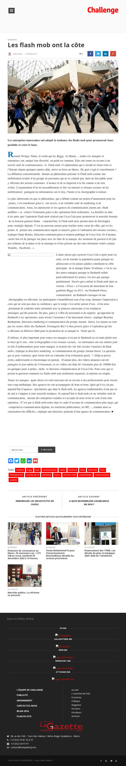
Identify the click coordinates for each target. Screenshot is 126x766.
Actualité (89, 547)
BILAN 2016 (23, 711)
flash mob (92, 470)
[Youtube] (116, 761)
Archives (75, 716)
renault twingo (85, 475)
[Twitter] (111, 761)
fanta (82, 470)
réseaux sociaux (102, 475)
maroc (57, 475)
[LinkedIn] (106, 761)
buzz (37, 470)
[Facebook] (101, 761)
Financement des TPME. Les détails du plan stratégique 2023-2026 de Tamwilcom (100, 553)
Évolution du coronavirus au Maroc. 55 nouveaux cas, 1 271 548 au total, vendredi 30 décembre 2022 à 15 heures (24, 554)
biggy (29, 470)
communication (49, 470)
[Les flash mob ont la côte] (63, 96)
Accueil (74, 689)
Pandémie (12, 547)
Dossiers (75, 708)
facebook (73, 470)
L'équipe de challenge (30, 689)
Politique (75, 701)
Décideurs (76, 712)
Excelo (62, 470)
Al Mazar (20, 470)
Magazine (76, 704)
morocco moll (69, 475)
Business (12, 39)
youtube (13, 480)
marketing (46, 475)
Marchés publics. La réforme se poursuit (23, 594)
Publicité (22, 695)
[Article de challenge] (10, 54)
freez (102, 470)
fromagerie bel (16, 475)
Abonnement (24, 700)
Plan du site (24, 716)
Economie (50, 547)
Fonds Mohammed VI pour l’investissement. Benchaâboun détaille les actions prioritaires (60, 554)
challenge (17, 54)
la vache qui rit (32, 475)
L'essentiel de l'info (80, 693)
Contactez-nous (27, 705)
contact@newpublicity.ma (23, 747)
